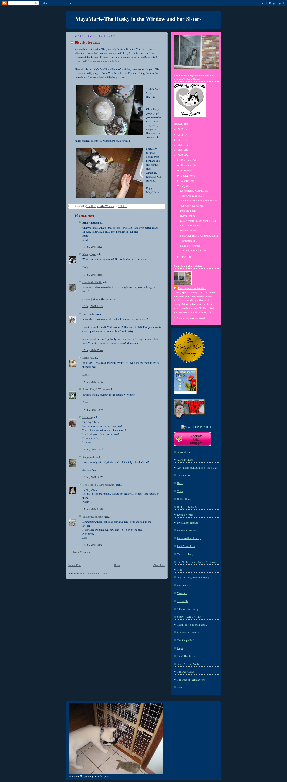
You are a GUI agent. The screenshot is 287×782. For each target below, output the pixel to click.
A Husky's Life (185, 460)
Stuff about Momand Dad (193, 250)
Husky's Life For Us (187, 507)
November (187, 165)
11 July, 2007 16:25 (92, 246)
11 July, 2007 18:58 (92, 274)
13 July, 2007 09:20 (92, 509)
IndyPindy (88, 314)
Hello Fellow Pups (190, 245)
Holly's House (184, 499)
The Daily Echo (185, 671)
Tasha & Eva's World (188, 664)
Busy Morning (187, 215)
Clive (180, 491)
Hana (180, 483)
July (183, 186)
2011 (181, 134)
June (184, 257)
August (185, 181)
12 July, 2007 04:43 (92, 306)
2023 (181, 129)
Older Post (159, 565)
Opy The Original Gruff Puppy (193, 577)
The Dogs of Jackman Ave (191, 679)
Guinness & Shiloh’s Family (192, 624)
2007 (181, 155)
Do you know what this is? (194, 190)
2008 (181, 150)
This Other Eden (186, 656)
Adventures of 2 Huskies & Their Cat (197, 467)
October (185, 170)
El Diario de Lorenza (188, 632)
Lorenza (87, 417)
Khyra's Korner (185, 515)
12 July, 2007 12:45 (92, 449)
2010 (181, 140)
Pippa (180, 648)
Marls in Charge (185, 554)
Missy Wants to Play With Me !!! (198, 220)
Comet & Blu (184, 475)
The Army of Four (92, 516)
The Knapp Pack (186, 640)
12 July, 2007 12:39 (92, 410)
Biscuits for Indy (189, 230)
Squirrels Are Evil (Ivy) (189, 617)
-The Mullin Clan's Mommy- (98, 484)
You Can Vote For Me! (192, 205)
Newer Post (74, 565)
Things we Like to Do (192, 195)
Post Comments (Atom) (95, 573)
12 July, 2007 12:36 (92, 382)
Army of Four (184, 452)
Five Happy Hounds (187, 522)
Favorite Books (188, 210)
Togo (179, 569)
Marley (86, 358)
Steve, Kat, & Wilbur (94, 389)
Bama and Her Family (189, 538)
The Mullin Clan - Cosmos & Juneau (196, 562)
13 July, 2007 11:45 (92, 545)
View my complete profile (191, 318)
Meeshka (182, 593)
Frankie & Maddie (187, 530)
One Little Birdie (92, 282)
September (187, 175)
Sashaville (182, 601)
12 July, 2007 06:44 (92, 350)
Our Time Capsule (190, 225)
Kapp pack (88, 457)
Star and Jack (184, 585)
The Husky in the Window (192, 288)
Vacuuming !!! (188, 240)
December (187, 160)
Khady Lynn (89, 254)
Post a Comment (82, 552)
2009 (181, 145)
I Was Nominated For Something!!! (199, 235)
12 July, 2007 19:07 (92, 477)
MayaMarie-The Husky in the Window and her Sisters (138, 19)
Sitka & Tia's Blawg (188, 609)
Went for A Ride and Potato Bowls (198, 200)
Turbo (180, 687)
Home (117, 565)
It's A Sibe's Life (186, 546)
